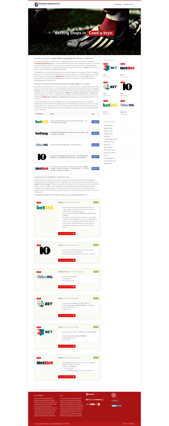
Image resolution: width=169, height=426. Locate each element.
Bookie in (37, 390)
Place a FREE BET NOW (66, 233)
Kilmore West (108, 147)
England (43, 390)
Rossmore (107, 144)
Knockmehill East (109, 150)
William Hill (59, 76)
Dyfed (60, 390)
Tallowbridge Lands (110, 139)
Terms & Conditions (128, 424)
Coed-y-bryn (75, 202)
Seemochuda (108, 128)
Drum (106, 155)
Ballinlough (107, 164)
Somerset (49, 390)
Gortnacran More (109, 153)
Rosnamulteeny (109, 158)
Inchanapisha (108, 125)
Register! (95, 122)
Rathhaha (107, 136)
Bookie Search (128, 4)
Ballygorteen (108, 134)
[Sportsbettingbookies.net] (47, 4)
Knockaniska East (109, 161)
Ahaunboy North (109, 142)
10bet (78, 156)
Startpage (118, 4)
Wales (55, 390)
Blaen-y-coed (108, 131)
